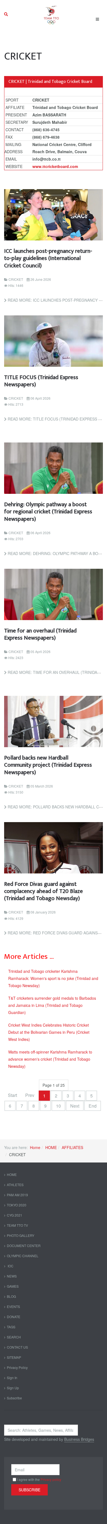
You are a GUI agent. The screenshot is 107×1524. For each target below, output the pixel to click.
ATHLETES (15, 1184)
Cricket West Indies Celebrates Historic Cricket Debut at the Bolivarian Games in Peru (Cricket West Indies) (48, 1032)
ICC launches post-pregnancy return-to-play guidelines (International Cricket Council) (48, 258)
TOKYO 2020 (16, 1205)
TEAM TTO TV (17, 1225)
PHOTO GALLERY (20, 1235)
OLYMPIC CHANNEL (22, 1255)
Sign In (12, 1377)
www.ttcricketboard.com (55, 166)
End (93, 1106)
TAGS (11, 1326)
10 (58, 1106)
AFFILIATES (72, 1147)
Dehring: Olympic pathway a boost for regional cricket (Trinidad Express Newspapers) (48, 512)
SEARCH (14, 1337)
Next (74, 1106)
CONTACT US (17, 1347)
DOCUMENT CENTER (24, 1245)
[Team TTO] (51, 14)
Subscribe (14, 1398)
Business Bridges (79, 1439)
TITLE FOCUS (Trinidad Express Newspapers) (41, 380)
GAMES (13, 1286)
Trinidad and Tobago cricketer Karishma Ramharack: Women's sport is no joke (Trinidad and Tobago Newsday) (53, 978)
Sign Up (13, 1387)
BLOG (11, 1296)
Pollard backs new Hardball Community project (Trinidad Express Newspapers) (48, 765)
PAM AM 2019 (17, 1194)
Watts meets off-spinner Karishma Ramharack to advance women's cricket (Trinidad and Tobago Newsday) (50, 1059)
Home (35, 1147)
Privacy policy (51, 1479)
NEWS (12, 1276)
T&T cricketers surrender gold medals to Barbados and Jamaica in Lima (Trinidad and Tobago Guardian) (52, 1005)
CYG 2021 (14, 1215)
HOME (51, 1147)
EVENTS (13, 1306)
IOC (10, 1266)
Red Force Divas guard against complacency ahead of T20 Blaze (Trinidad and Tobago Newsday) (43, 891)
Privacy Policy (17, 1367)
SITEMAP (14, 1357)
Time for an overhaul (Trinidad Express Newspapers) (40, 634)
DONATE (13, 1316)
